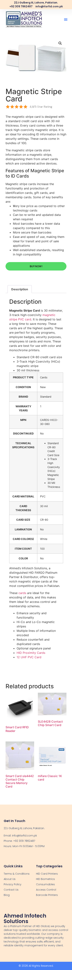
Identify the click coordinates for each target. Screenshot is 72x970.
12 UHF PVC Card (29, 657)
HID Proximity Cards (31, 653)
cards (22, 593)
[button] (65, 19)
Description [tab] (19, 289)
